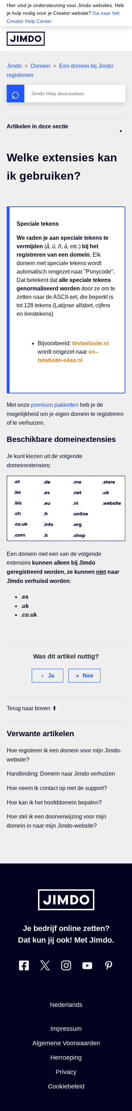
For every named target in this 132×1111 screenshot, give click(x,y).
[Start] (26, 39)
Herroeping (66, 1057)
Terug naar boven (28, 708)
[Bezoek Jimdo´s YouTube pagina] (87, 967)
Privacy (66, 1071)
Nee (88, 676)
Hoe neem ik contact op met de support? (57, 788)
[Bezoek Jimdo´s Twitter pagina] (45, 967)
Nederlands (66, 1004)
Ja (51, 676)
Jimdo (14, 66)
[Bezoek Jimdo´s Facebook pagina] (24, 967)
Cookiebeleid (66, 1086)
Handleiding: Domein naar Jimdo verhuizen (61, 774)
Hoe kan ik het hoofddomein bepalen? (54, 802)
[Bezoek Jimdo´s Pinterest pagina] (108, 967)
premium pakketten (54, 405)
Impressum (66, 1028)
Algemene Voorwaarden (66, 1043)
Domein (40, 66)
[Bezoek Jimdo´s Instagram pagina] (66, 967)
